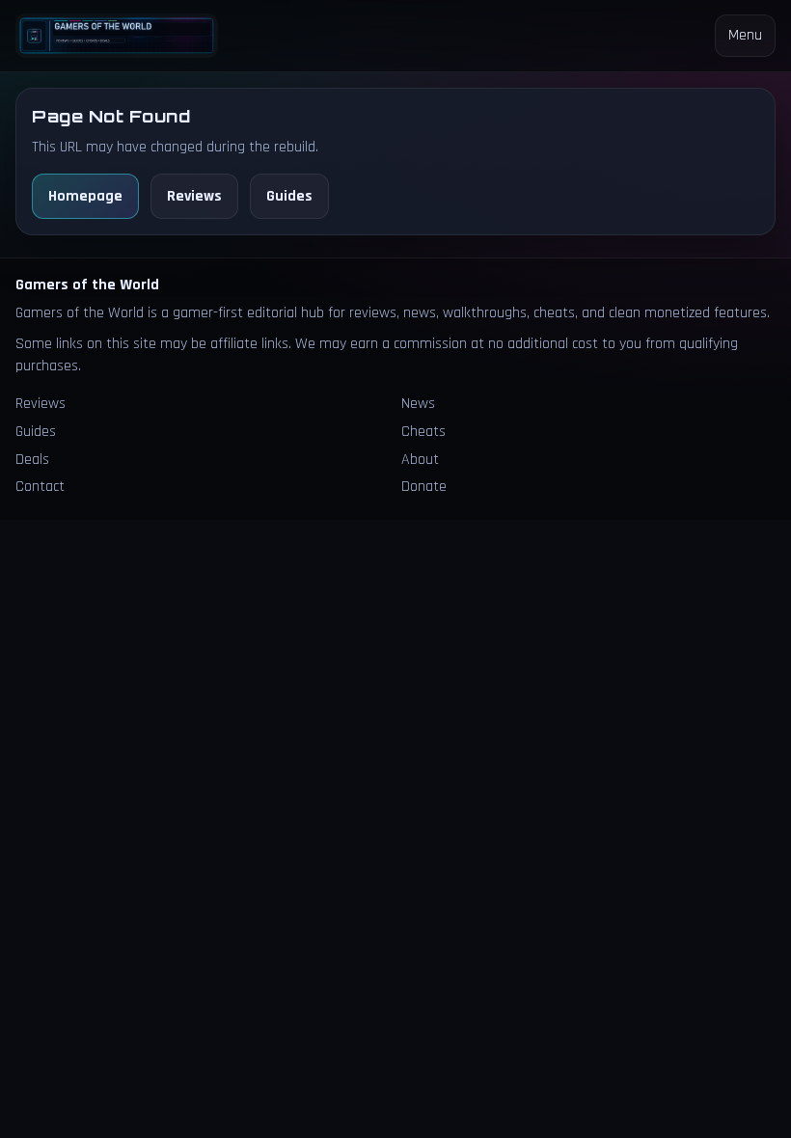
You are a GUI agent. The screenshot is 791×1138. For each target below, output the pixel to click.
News (418, 403)
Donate (424, 486)
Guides (289, 196)
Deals (32, 459)
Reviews (194, 196)
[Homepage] (116, 35)
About (420, 459)
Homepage (85, 196)
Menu (745, 35)
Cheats (423, 431)
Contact (40, 486)
